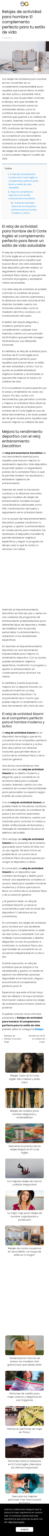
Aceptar (24, 1529)
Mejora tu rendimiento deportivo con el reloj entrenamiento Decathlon (22, 195)
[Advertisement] (24, 579)
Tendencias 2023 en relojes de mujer (36, 1038)
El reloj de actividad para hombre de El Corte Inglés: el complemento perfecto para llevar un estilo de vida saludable (23, 181)
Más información (16, 1522)
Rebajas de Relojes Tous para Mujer (12, 1038)
